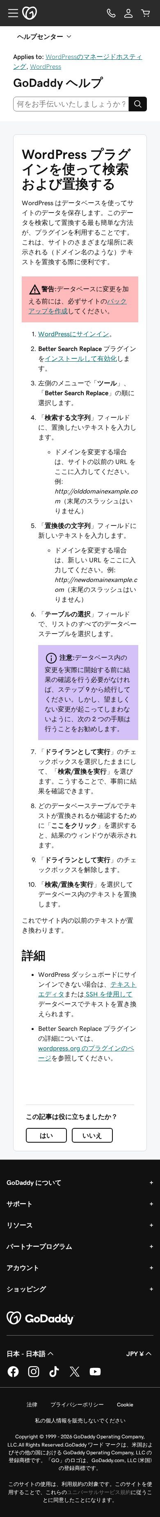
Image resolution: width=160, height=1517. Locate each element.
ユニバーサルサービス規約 (99, 1492)
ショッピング (26, 1289)
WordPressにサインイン (73, 334)
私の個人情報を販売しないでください (80, 1420)
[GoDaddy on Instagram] (33, 1375)
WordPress (45, 66)
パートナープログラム (39, 1246)
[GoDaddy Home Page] (41, 1318)
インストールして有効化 (81, 358)
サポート (20, 1203)
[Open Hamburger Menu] (10, 13)
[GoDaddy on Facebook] (13, 1375)
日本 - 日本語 (26, 1353)
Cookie (125, 1404)
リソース (20, 1225)
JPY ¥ (135, 1353)
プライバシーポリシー (77, 1404)
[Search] (138, 104)
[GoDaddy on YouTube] (95, 1375)
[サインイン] (128, 13)
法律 (32, 1404)
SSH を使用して (108, 994)
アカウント (23, 1267)
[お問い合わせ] (111, 13)
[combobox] (71, 104)
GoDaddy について (34, 1182)
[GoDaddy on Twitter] (74, 1375)
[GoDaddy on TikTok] (54, 1375)
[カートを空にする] (145, 13)
